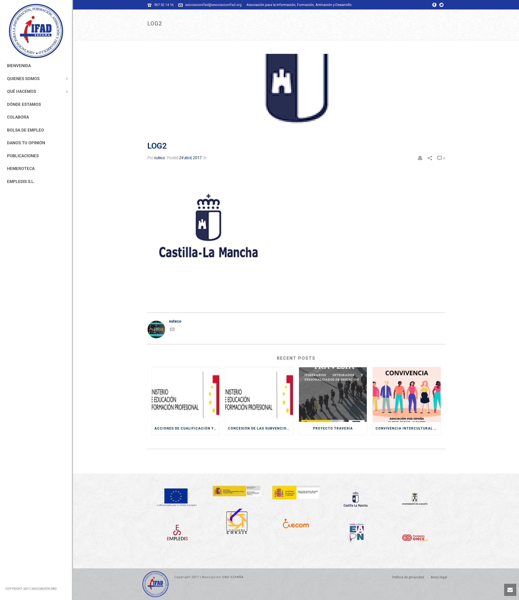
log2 (426, 35)
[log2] (296, 94)
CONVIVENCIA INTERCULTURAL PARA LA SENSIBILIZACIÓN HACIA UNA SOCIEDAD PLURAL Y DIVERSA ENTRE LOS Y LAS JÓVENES (408, 428)
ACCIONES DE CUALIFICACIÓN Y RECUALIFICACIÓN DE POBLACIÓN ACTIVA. (186, 428)
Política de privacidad (408, 577)
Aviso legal (439, 577)
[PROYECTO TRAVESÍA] (333, 394)
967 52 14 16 (164, 5)
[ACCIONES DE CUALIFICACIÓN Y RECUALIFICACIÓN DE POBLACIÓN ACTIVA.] (185, 394)
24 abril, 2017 (190, 158)
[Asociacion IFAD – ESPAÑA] (36, 31)
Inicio (415, 35)
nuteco (159, 158)
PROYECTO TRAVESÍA (333, 428)
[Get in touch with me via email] (172, 330)
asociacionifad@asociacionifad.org (213, 5)
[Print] (420, 158)
